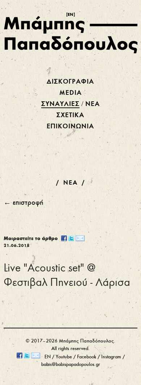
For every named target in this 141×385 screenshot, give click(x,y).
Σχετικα (70, 115)
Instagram (111, 357)
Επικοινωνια (70, 126)
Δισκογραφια (70, 82)
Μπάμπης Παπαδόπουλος (86, 341)
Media (70, 93)
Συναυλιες (60, 104)
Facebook (86, 357)
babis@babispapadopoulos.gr (70, 364)
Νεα (92, 104)
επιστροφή (28, 203)
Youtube (64, 357)
